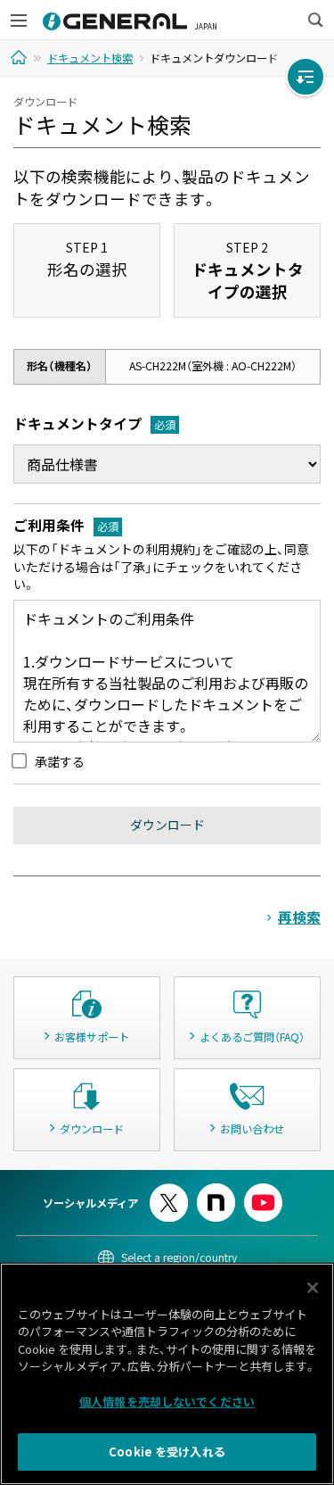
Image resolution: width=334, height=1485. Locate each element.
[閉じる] (312, 1287)
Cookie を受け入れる (167, 1451)
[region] (167, 1374)
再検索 (299, 917)
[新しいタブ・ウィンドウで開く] (169, 1191)
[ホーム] (21, 57)
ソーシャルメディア (90, 1203)
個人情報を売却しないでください (167, 1401)
